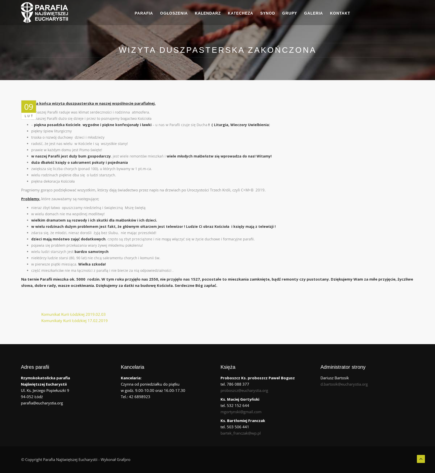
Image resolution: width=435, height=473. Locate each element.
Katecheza (240, 13)
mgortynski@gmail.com (241, 411)
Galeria (313, 13)
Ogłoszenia (174, 13)
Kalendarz (208, 13)
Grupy (289, 13)
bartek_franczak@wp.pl (241, 433)
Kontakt (340, 13)
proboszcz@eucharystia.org (244, 390)
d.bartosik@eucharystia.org (344, 384)
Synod (267, 13)
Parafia (144, 13)
